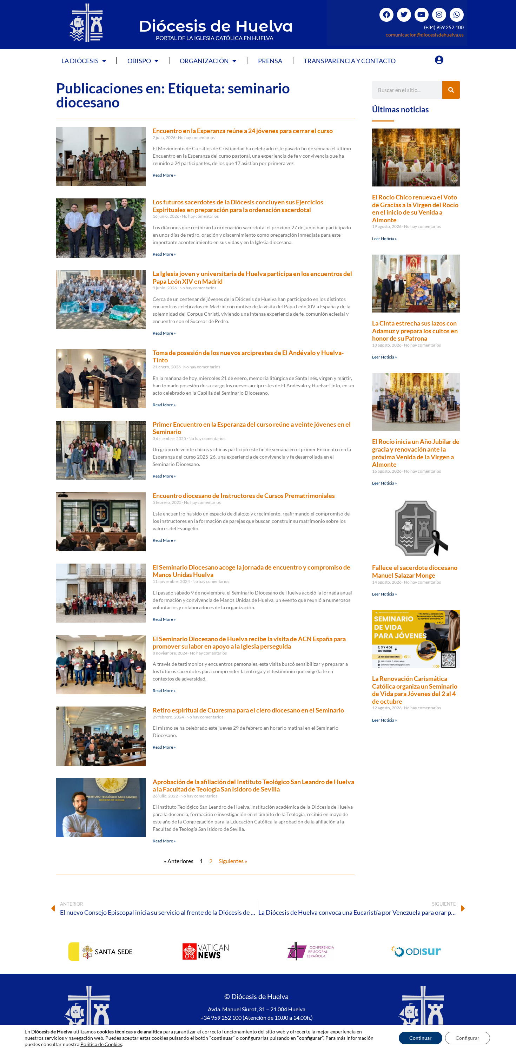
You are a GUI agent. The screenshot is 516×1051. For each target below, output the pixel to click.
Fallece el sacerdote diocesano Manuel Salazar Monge (414, 571)
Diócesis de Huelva (216, 25)
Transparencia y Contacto (350, 61)
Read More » (164, 175)
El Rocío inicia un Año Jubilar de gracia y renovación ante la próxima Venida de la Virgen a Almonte (415, 453)
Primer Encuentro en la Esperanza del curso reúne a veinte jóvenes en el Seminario (252, 428)
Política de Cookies (101, 1044)
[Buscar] (451, 90)
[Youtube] (422, 15)
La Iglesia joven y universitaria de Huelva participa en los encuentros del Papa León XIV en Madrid (252, 277)
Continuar (420, 1038)
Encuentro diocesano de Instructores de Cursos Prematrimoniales (244, 495)
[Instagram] (439, 15)
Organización (204, 61)
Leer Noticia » (384, 238)
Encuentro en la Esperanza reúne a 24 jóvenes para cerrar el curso (243, 130)
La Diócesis (80, 61)
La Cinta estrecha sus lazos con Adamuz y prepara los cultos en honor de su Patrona (415, 330)
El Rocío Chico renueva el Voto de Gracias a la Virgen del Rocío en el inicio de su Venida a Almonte (415, 208)
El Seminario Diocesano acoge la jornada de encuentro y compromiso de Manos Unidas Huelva (251, 571)
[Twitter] (404, 15)
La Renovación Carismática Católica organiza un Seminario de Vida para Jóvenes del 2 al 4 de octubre (414, 690)
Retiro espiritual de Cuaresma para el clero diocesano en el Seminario (248, 710)
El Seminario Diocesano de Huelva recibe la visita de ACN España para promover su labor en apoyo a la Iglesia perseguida (249, 642)
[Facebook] (386, 15)
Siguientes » (233, 861)
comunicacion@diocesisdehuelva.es (425, 35)
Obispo (139, 61)
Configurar (467, 1038)
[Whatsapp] (457, 15)
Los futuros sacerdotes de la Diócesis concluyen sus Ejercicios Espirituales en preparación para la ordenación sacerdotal (238, 206)
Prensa (270, 61)
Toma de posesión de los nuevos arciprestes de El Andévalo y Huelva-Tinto (248, 356)
